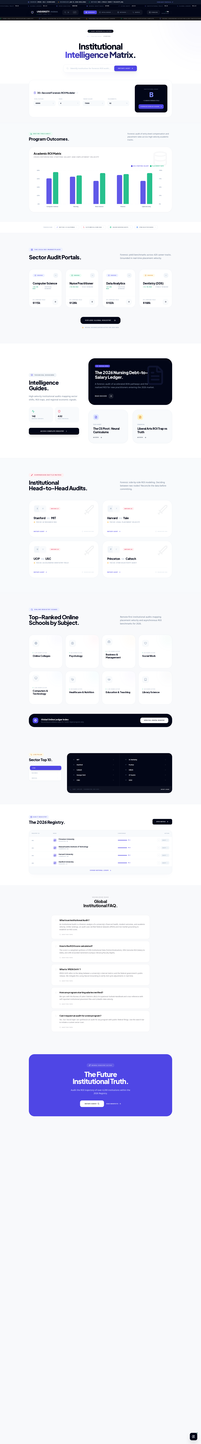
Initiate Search (91, 1104)
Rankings (91, 12)
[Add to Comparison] (158, 840)
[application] (100, 185)
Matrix (137, 12)
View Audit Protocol (164, 2)
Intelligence (106, 12)
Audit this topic (67, 934)
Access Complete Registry (52, 431)
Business (35, 773)
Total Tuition (38, 99)
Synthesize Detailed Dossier (149, 106)
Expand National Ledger (99, 870)
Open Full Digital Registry (154, 720)
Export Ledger (165, 789)
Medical (34, 778)
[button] (44, 12)
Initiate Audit (124, 68)
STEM (33, 768)
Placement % (112, 99)
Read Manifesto (112, 1104)
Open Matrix (161, 821)
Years (61, 99)
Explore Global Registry (98, 320)
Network (123, 12)
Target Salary (88, 99)
